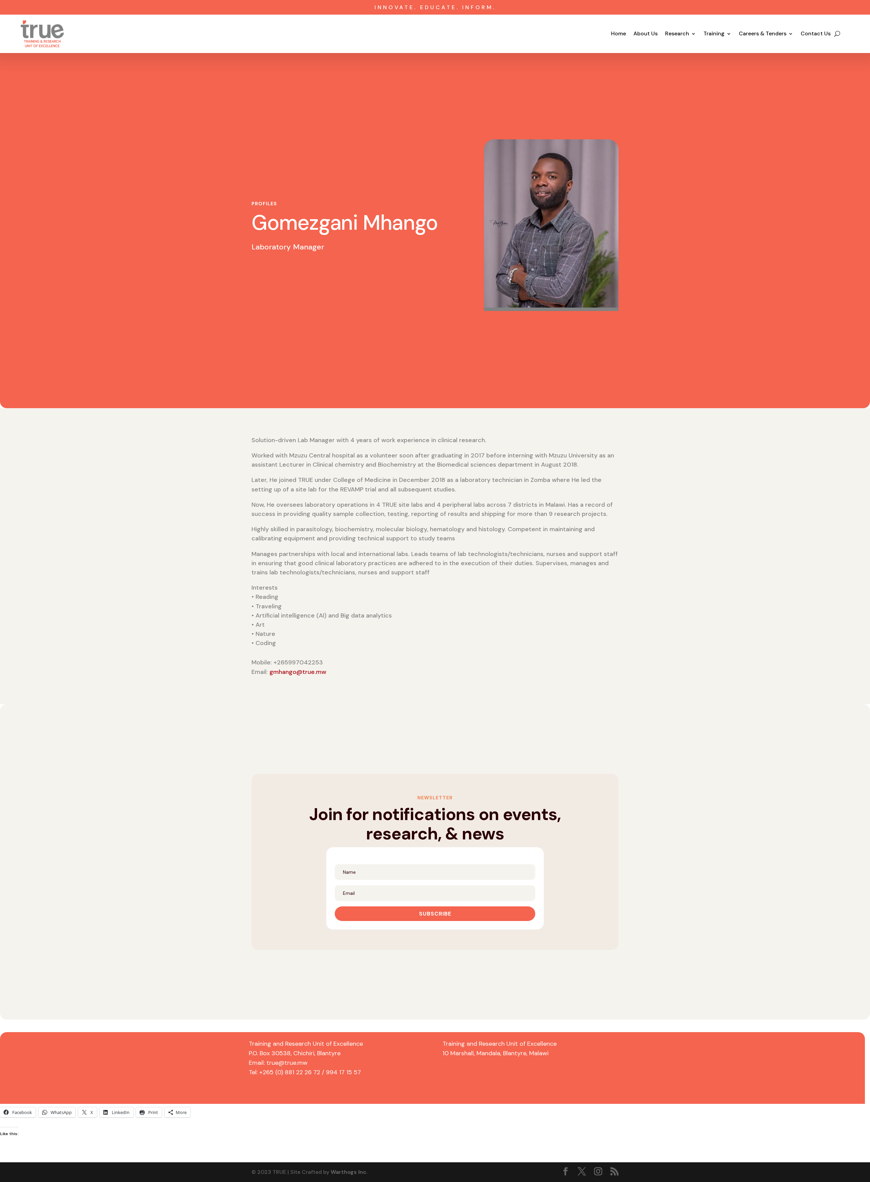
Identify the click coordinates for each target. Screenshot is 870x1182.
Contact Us (816, 34)
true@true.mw (287, 1063)
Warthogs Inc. (349, 1172)
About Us (645, 34)
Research (677, 34)
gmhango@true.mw (297, 672)
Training (714, 34)
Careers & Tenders (762, 34)
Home (618, 34)
